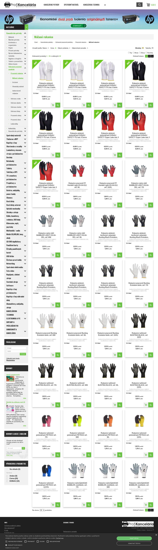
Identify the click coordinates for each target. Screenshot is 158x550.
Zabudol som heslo (12, 358)
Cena (52, 48)
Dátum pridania (63, 48)
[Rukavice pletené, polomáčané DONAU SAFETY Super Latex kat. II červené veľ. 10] (57, 205)
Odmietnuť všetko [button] (134, 543)
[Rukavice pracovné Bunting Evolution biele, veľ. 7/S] (139, 271)
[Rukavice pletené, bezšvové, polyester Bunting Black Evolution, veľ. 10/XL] (108, 271)
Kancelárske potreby (51, 4)
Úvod (36, 42)
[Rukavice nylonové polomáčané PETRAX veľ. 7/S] (46, 421)
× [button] (156, 535)
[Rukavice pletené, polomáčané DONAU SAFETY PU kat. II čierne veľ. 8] (150, 105)
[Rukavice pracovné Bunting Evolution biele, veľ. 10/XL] (108, 321)
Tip (131, 53)
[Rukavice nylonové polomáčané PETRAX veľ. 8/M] (77, 421)
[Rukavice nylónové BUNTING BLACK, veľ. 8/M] (77, 371)
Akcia (136, 53)
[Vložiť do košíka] (53, 105)
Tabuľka (148, 48)
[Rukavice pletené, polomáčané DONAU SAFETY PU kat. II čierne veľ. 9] (57, 155)
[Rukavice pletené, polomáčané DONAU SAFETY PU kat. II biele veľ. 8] (57, 105)
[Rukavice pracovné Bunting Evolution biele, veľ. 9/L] (77, 321)
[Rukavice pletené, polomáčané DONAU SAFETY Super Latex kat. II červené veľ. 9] (150, 155)
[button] (53, 545)
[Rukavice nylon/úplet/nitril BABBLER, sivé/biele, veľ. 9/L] (139, 471)
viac (24, 398)
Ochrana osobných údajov (12, 525)
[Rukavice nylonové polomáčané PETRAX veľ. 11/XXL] (46, 471)
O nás (6, 530)
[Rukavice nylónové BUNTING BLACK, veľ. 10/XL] (139, 371)
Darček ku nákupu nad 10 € (15, 403)
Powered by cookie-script (12, 548)
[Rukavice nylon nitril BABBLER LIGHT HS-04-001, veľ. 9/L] (77, 221)
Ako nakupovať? (9, 528)
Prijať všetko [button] (134, 538)
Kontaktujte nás (9, 533)
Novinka (150, 53)
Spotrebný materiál (71, 4)
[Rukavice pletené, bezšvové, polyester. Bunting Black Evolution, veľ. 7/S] (46, 271)
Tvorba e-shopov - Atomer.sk (144, 530)
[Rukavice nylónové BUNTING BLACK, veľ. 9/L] (108, 371)
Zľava (143, 53)
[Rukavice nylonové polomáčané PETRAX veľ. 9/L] (108, 421)
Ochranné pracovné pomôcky (64, 42)
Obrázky (138, 48)
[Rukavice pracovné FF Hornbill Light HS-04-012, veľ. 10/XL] (108, 171)
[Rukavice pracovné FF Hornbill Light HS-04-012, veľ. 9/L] (77, 171)
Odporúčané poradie (79, 48)
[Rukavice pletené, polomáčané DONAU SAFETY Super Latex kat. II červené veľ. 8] (119, 155)
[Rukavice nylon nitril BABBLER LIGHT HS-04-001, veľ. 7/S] (139, 171)
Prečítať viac (60, 538)
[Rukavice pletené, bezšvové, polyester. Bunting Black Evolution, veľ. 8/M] (77, 271)
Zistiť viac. (9, 455)
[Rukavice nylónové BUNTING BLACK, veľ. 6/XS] (139, 321)
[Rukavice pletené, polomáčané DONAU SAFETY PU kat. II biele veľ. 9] (88, 105)
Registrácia (10, 360)
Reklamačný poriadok (70, 531)
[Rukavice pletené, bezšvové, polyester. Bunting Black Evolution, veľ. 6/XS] (139, 221)
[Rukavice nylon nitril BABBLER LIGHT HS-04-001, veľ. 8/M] (46, 221)
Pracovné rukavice (80, 42)
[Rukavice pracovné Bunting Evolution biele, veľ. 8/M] (46, 321)
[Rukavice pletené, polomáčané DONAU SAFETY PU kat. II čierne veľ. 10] (88, 155)
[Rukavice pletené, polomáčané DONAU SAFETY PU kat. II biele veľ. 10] (119, 105)
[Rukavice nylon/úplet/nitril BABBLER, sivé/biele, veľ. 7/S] (77, 471)
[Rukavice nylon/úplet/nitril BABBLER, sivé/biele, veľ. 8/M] (108, 471)
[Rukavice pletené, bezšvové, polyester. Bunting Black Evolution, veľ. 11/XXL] (108, 221)
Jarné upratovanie (13, 374)
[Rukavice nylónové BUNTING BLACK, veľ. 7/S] (46, 371)
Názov (45, 48)
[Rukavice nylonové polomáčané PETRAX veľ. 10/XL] (139, 421)
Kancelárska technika (91, 4)
